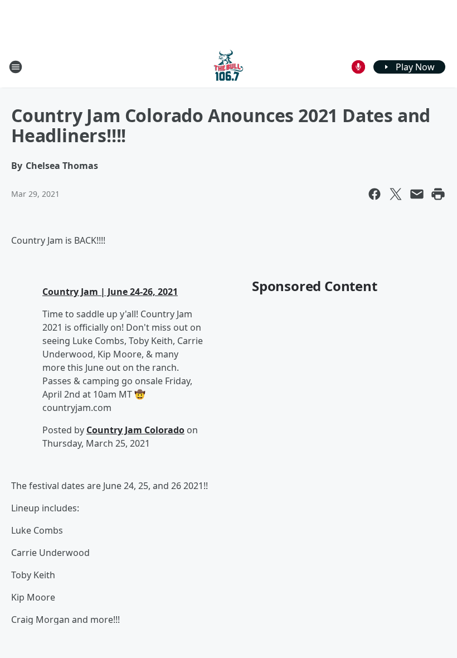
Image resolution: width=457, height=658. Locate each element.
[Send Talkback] (358, 67)
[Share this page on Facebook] (374, 194)
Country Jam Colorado (135, 430)
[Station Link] (228, 67)
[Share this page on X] (395, 194)
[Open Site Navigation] (15, 67)
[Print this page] (438, 194)
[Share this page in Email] (417, 194)
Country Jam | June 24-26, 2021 (110, 292)
